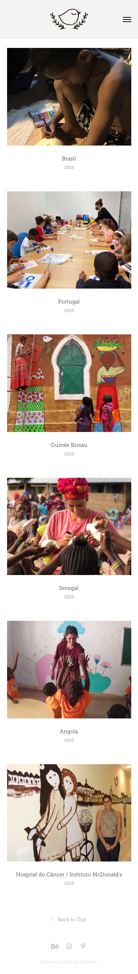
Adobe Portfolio (81, 961)
